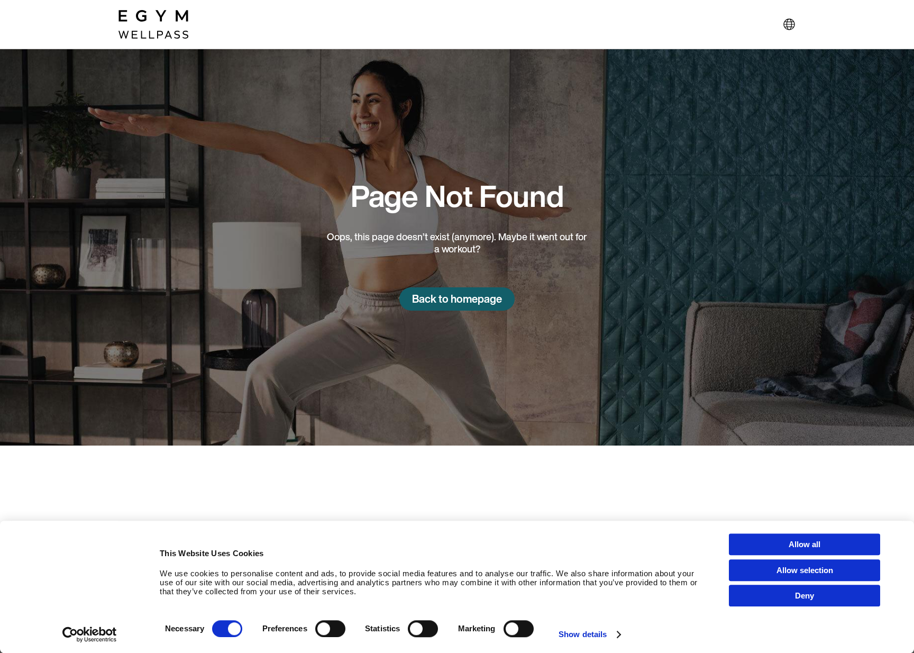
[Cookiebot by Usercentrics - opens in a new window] (89, 634)
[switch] (330, 628)
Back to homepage (457, 298)
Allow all (804, 544)
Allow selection (804, 570)
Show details (583, 634)
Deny (804, 595)
